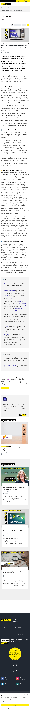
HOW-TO (19, 510)
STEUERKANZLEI (12, 510)
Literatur (19, 627)
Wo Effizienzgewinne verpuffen (10, 568)
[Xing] (23, 25)
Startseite (3, 7)
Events (4, 634)
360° (9, 7)
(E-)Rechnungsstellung (6, 233)
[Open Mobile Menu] (26, 4)
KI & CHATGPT (4, 510)
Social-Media (20, 634)
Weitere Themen (8, 464)
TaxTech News (6, 52)
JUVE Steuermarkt (9, 577)
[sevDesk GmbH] (16, 212)
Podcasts (4, 630)
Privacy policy (26, 694)
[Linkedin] (20, 25)
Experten (19, 632)
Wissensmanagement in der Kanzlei (11, 526)
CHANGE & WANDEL (6, 552)
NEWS (2, 19)
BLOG (23, 468)
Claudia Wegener (9, 493)
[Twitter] (15, 25)
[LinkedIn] (2, 684)
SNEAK (22, 552)
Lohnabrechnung (20, 92)
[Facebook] (12, 25)
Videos (4, 632)
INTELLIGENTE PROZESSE (6, 468)
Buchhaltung (12, 92)
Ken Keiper (7, 535)
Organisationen (20, 630)
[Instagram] (17, 678)
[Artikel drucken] (28, 25)
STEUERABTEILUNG (16, 468)
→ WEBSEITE (5, 388)
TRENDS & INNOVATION (6, 446)
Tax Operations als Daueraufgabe (11, 485)
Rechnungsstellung (5, 94)
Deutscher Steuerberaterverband (10, 454)
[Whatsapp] (17, 25)
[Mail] (25, 25)
